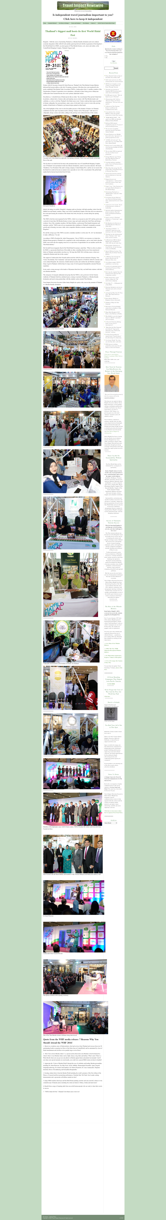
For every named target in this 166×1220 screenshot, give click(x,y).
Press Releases (86, 23)
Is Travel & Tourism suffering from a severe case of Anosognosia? (113, 323)
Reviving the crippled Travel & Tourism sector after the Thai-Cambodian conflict (114, 273)
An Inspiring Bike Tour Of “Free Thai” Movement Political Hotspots (114, 294)
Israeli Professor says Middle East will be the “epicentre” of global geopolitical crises (114, 136)
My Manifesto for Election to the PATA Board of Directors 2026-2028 (113, 224)
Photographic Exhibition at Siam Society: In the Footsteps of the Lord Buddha (114, 247)
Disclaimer (45, 1216)
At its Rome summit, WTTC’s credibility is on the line (113, 263)
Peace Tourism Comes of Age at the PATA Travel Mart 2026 (114, 76)
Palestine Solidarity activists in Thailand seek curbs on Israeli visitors (114, 288)
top (122, 1218)
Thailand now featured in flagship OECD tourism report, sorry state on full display (114, 91)
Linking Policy (52, 1216)
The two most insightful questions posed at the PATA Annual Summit (113, 130)
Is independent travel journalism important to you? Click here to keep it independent (83, 17)
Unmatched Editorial (52, 23)
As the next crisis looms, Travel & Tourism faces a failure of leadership (114, 206)
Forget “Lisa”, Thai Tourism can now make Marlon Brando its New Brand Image (114, 188)
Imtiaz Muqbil (72, 38)
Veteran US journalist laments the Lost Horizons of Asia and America (113, 175)
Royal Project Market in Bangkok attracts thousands (113, 299)
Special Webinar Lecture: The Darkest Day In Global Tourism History (114, 252)
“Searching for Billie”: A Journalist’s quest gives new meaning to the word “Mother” (114, 230)
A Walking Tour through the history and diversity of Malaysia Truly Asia (113, 258)
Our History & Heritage (64, 23)
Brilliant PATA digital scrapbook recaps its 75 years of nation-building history (114, 124)
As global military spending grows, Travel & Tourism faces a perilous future (114, 164)
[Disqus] (72, 1146)
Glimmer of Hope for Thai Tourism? (112, 303)
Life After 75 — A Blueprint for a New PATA (114, 283)
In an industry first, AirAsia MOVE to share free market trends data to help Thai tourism (114, 113)
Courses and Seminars (75, 23)
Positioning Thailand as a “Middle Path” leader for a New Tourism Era (114, 193)
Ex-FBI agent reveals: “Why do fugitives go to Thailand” (114, 95)
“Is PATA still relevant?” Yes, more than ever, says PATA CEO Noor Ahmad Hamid (114, 141)
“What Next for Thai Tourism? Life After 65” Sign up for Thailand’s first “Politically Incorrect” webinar (113, 330)
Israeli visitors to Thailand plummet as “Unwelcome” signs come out (114, 219)
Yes (107, 56)
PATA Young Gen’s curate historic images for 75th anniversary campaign (112, 279)
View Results (113, 63)
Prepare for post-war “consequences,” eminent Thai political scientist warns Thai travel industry (114, 181)
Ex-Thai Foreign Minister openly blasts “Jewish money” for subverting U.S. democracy (113, 336)
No (106, 57)
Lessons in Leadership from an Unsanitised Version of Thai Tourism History (114, 268)
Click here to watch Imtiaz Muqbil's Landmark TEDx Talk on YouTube (113, 356)
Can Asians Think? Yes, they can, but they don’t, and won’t (113, 340)
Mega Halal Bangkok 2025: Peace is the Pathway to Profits (114, 312)
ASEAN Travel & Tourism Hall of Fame (106, 23)
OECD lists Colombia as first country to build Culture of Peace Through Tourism (113, 85)
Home (44, 23)
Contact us (93, 23)
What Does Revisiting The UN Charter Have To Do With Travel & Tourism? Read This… (114, 169)
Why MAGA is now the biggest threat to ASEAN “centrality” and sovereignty (114, 317)
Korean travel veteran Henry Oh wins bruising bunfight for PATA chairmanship (114, 147)
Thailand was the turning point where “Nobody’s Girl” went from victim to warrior (114, 235)
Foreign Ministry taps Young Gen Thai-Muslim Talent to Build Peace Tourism (113, 158)
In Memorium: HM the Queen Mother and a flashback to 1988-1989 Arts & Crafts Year (113, 241)
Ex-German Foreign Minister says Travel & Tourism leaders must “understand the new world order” (114, 200)
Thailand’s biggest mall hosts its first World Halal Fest (72, 33)
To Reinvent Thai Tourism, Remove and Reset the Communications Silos (113, 108)
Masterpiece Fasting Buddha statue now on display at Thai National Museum (113, 308)
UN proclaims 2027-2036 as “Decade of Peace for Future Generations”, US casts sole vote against (114, 101)
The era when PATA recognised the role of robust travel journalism (114, 152)
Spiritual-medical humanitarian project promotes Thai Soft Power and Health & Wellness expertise (114, 213)
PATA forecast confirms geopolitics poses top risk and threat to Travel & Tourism (113, 345)
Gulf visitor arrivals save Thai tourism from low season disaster (114, 80)
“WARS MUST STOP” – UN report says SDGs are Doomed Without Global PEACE (113, 119)
